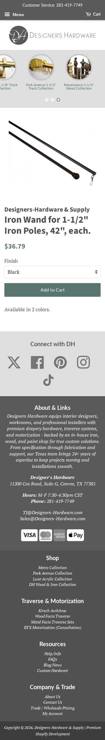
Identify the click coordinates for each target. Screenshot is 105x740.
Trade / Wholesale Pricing (53, 708)
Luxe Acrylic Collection (52, 579)
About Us (52, 696)
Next (92, 72)
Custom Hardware (52, 670)
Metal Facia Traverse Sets (52, 622)
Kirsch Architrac (52, 610)
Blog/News (52, 665)
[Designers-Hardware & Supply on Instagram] (83, 362)
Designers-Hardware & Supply (59, 727)
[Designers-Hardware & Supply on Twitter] (14, 362)
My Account (52, 713)
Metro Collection (52, 567)
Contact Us (52, 702)
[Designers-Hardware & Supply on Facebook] (37, 362)
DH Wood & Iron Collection (52, 584)
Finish (11, 261)
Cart (96, 14)
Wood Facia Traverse (52, 616)
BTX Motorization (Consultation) (52, 627)
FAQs (52, 659)
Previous (12, 72)
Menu (17, 14)
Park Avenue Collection (52, 573)
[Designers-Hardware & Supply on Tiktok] (48, 380)
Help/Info (52, 653)
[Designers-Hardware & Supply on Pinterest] (60, 362)
